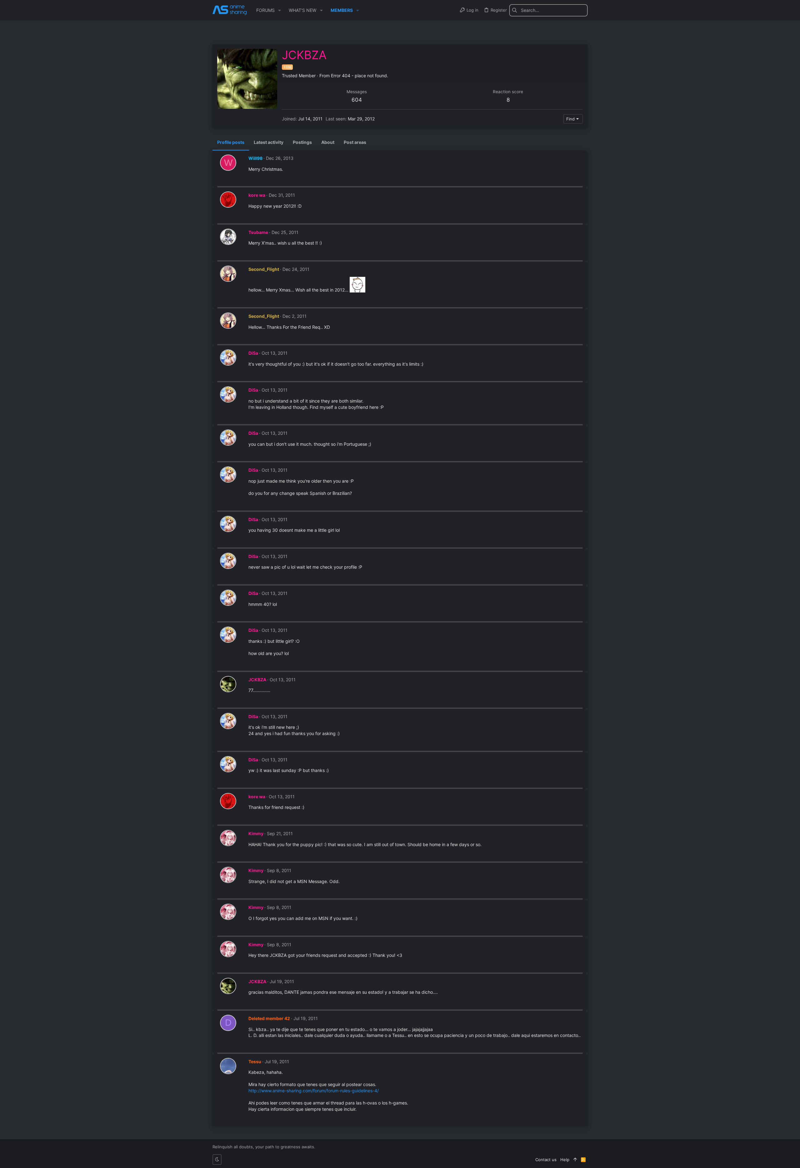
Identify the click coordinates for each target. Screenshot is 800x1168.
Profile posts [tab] (230, 142)
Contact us (546, 1159)
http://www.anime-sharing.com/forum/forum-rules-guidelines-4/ (313, 1090)
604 (357, 100)
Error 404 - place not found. (359, 75)
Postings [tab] (302, 142)
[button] (279, 10)
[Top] (575, 1159)
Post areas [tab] (355, 142)
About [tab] (327, 142)
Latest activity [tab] (268, 142)
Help (564, 1159)
